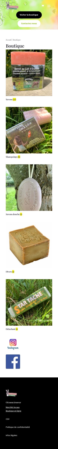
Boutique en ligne (13, 410)
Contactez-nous (29, 23)
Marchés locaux (12, 407)
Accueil (8, 40)
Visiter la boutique (29, 14)
